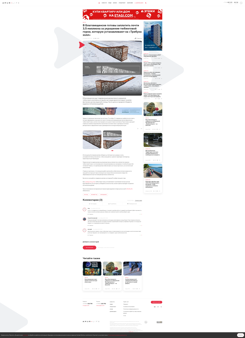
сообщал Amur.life (90, 181)
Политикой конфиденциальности (117, 335)
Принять (240, 335)
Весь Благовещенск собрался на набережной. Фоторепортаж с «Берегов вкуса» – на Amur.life (153, 122)
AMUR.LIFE (129, 189)
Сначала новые (130, 200)
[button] (161, 307)
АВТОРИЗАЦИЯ (89, 247)
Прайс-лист (126, 301)
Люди (109, 2)
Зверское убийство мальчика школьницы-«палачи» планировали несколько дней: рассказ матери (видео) (152, 74)
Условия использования (128, 306)
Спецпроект (122, 2)
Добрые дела (113, 311)
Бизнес (115, 2)
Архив (111, 309)
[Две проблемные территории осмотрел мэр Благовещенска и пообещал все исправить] (159, 160)
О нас (124, 315)
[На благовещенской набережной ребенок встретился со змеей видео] (139, 288)
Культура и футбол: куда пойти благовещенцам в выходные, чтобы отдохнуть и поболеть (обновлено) (152, 184)
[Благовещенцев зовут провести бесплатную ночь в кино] (98, 288)
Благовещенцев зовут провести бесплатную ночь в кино (91, 281)
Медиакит (125, 304)
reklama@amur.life (100, 305)
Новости (104, 2)
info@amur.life (86, 305)
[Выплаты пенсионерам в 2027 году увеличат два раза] (161, 58)
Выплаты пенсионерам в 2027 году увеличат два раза (152, 55)
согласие (25, 335)
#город (86, 194)
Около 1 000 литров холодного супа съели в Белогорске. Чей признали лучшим (152, 64)
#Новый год (94, 194)
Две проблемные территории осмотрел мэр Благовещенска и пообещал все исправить (153, 152)
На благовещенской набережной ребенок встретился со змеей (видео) (131, 281)
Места (84, 22)
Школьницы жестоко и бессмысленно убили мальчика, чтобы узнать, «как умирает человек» (152, 85)
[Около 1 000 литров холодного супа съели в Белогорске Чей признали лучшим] (161, 67)
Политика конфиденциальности (131, 309)
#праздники (103, 194)
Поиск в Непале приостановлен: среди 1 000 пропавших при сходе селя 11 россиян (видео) (153, 95)
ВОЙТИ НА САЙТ (156, 302)
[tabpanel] (92, 139)
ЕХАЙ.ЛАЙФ (130, 2)
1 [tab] (112, 150)
